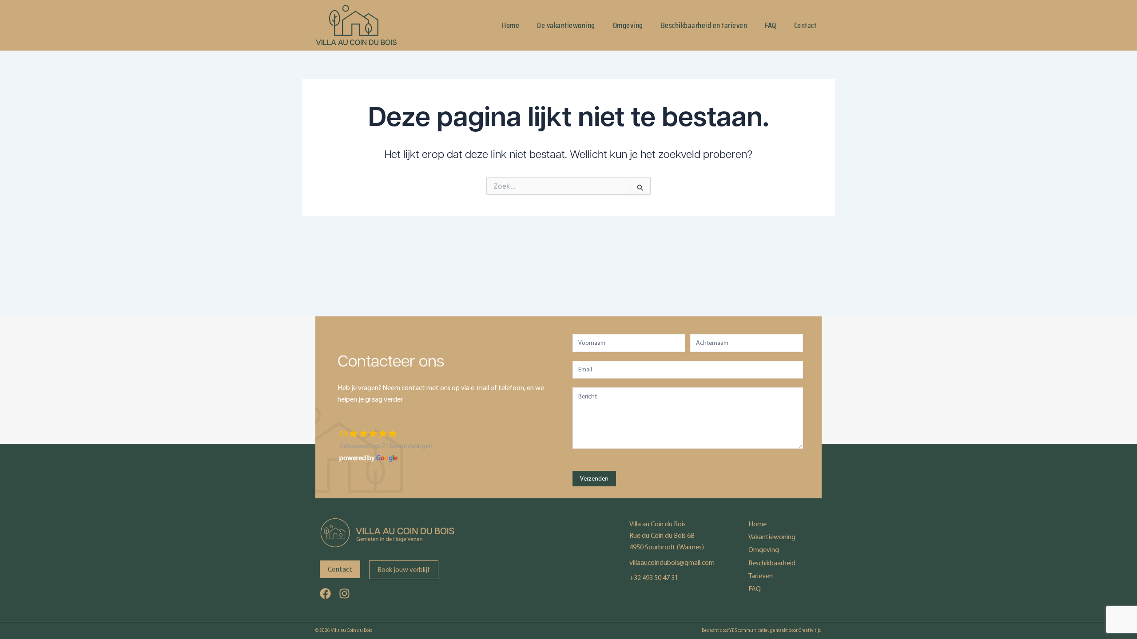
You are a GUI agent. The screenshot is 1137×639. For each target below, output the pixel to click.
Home (510, 25)
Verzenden (594, 478)
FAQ (770, 25)
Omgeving (628, 25)
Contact (805, 25)
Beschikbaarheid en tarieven (704, 25)
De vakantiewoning (566, 25)
